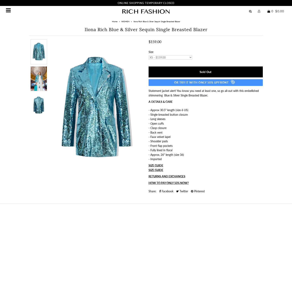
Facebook (167, 191)
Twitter (183, 191)
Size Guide (156, 165)
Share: (152, 191)
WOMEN (125, 21)
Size (151, 52)
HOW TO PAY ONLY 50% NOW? (169, 183)
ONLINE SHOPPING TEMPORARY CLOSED (146, 3)
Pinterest (199, 191)
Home (114, 21)
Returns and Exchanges (167, 176)
